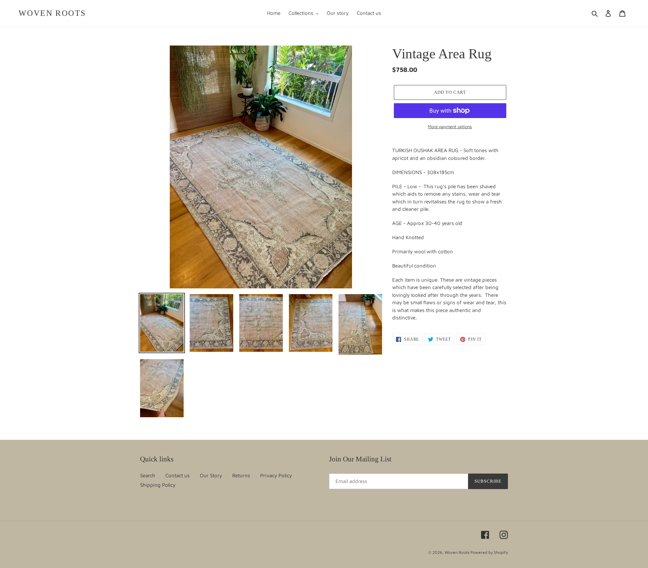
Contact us (177, 475)
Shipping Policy (158, 485)
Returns (241, 475)
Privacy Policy (276, 475)
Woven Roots (52, 13)
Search (147, 475)
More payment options (450, 126)
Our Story (211, 475)
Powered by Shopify (489, 552)
